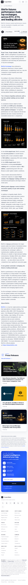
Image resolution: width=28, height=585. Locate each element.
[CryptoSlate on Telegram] (14, 503)
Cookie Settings (11, 581)
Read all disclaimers (5, 575)
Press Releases (12, 355)
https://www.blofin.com (10, 345)
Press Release (9, 31)
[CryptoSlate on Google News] (6, 503)
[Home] (2, 6)
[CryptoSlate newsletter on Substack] (10, 503)
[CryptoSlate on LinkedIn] (18, 503)
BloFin (3, 307)
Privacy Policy (11, 561)
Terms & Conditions (22, 580)
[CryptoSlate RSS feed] (2, 507)
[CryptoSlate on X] (2, 503)
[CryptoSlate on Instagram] (22, 503)
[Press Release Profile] (2, 32)
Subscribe (14, 483)
